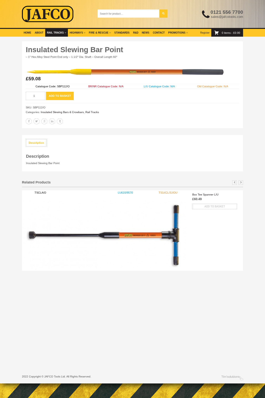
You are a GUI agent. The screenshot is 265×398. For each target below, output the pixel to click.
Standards (122, 32)
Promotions (177, 32)
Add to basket (60, 95)
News (145, 32)
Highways (77, 32)
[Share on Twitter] (37, 121)
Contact (159, 32)
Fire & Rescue (99, 32)
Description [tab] (36, 142)
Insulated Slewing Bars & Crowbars (62, 112)
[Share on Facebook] (29, 121)
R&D (135, 32)
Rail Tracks (56, 32)
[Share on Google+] (44, 121)
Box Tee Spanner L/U (205, 194)
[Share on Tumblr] (60, 121)
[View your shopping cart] (217, 33)
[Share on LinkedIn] (52, 121)
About (39, 32)
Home (27, 32)
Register (205, 32)
